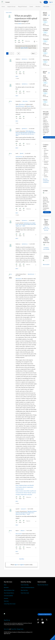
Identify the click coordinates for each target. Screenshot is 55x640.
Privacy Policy (13, 629)
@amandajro (25, 101)
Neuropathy (46, 39)
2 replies (17, 215)
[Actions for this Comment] (36, 73)
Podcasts (45, 99)
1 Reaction (28, 91)
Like (15, 42)
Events (31, 6)
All (48, 15)
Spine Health (9, 12)
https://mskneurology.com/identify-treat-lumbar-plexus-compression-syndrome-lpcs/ (25, 487)
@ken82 (29, 106)
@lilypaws (23, 530)
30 (18, 53)
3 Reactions (28, 547)
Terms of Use (6, 629)
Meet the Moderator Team (9, 590)
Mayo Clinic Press (24, 590)
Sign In (51, 2)
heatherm (21, 23)
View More (21, 559)
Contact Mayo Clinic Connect (9, 603)
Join (46, 2)
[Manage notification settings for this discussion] (34, 41)
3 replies (17, 78)
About (5, 584)
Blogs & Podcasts (22, 6)
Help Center (46, 6)
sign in (16, 564)
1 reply (17, 123)
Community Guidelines (8, 595)
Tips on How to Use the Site (46, 228)
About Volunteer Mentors (9, 592)
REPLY (17, 76)
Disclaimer (6, 598)
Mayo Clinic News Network (43, 584)
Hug (22, 42)
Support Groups (11, 6)
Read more (47, 212)
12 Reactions (28, 497)
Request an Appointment (44, 614)
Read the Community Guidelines (46, 180)
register (22, 564)
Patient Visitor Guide (25, 592)
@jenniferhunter (20, 106)
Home (3, 6)
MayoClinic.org (7, 620)
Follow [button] (45, 22)
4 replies (17, 503)
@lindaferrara (25, 83)
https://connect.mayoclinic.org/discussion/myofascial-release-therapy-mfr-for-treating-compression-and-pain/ (26, 492)
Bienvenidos (46, 264)
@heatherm (22, 104)
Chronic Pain (46, 59)
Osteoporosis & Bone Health (46, 49)
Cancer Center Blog (24, 584)
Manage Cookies (20, 629)
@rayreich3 (23, 508)
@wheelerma (24, 59)
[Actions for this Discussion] (37, 41)
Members (38, 6)
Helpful (19, 42)
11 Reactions (28, 208)
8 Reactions (27, 41)
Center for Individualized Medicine (27, 587)
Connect (7, 2)
